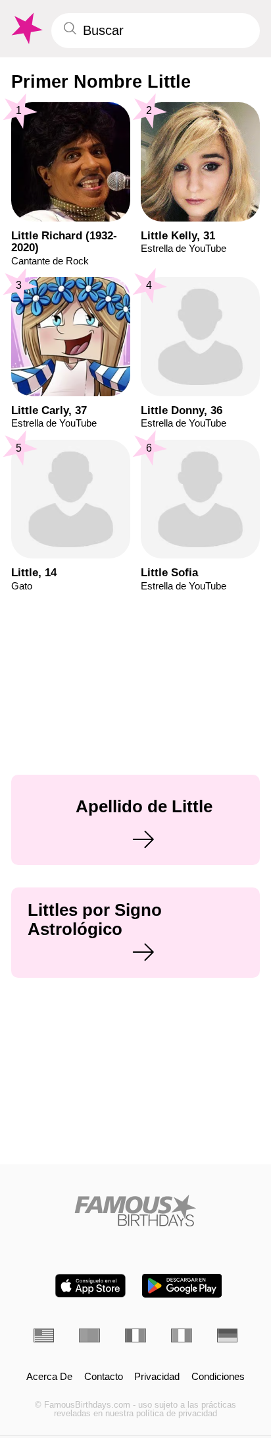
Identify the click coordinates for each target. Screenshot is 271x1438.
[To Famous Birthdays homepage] (25, 29)
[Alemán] (227, 1335)
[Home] (136, 1210)
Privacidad (157, 1377)
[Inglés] (44, 1335)
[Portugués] (89, 1335)
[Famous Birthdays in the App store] (90, 1286)
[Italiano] (181, 1335)
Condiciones (218, 1377)
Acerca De (49, 1377)
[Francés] (135, 1335)
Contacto (103, 1377)
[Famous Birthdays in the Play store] (182, 1286)
